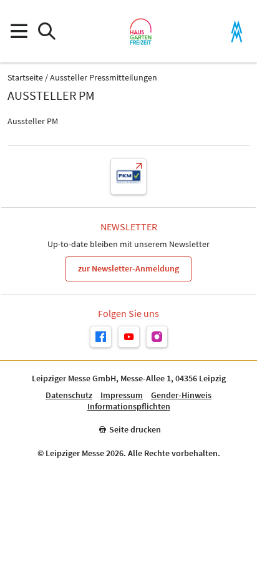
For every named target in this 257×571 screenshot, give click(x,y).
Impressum (121, 395)
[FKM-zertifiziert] (128, 177)
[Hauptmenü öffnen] (18, 31)
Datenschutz (69, 395)
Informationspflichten (128, 406)
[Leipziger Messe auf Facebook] (101, 337)
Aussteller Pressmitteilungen (103, 77)
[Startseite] (140, 31)
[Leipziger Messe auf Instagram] (157, 337)
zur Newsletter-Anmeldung (128, 268)
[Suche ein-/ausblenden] (46, 31)
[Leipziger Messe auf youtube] (129, 337)
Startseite (25, 77)
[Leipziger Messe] (237, 31)
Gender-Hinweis (181, 395)
